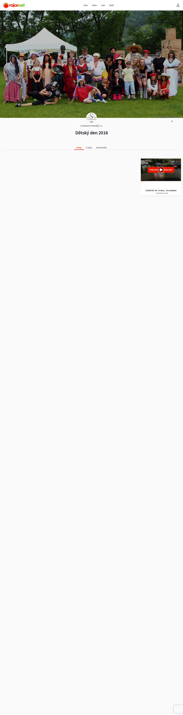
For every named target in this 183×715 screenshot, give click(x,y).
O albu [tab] (89, 147)
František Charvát (162, 193)
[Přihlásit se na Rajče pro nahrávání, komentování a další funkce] (178, 5)
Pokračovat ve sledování (161, 170)
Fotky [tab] (79, 147)
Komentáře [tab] (101, 147)
